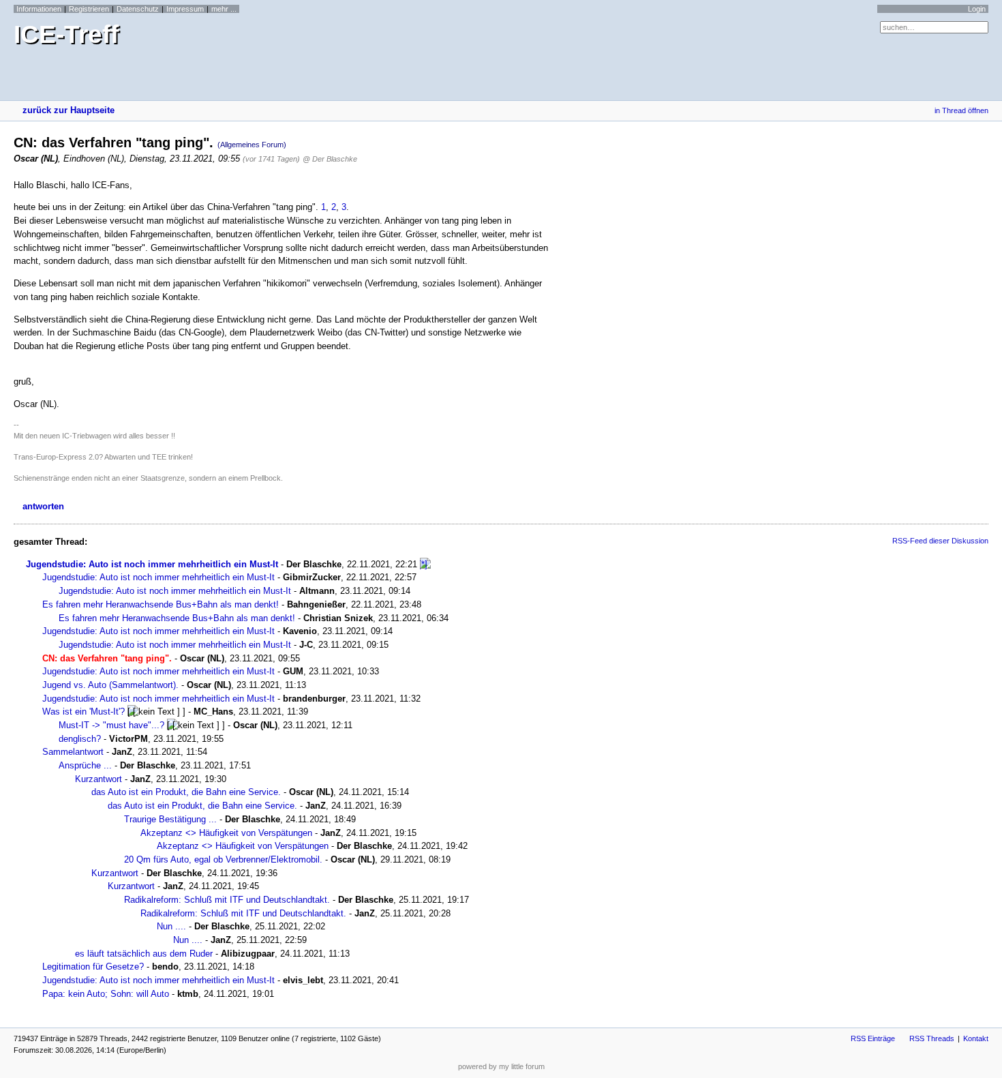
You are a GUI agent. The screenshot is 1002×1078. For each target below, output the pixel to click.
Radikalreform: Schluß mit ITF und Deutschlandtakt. (227, 900)
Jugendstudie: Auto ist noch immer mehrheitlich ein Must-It (152, 564)
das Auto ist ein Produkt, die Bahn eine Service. (186, 792)
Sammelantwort (73, 752)
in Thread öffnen (961, 110)
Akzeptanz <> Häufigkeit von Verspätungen (226, 833)
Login (977, 9)
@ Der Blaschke (330, 159)
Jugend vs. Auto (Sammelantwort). (110, 685)
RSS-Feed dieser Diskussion (940, 541)
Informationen (38, 9)
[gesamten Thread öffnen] (425, 564)
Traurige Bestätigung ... (170, 819)
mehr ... (224, 9)
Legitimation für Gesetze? (93, 966)
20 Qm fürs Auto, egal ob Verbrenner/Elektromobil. (223, 859)
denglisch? (80, 739)
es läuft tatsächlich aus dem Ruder (144, 953)
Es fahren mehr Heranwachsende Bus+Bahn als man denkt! (160, 604)
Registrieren (89, 9)
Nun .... (171, 926)
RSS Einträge (873, 1038)
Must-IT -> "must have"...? (111, 725)
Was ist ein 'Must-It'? (83, 711)
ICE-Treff (66, 34)
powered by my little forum (501, 1066)
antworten (43, 506)
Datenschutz (138, 9)
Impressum (185, 9)
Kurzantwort (98, 779)
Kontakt (975, 1038)
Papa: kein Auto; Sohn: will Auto (105, 994)
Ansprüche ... (85, 765)
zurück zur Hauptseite (68, 110)
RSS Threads (931, 1038)
